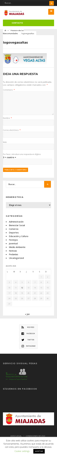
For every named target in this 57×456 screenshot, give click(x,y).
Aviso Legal (16, 436)
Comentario (9, 90)
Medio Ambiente (17, 247)
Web (5, 142)
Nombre (7, 118)
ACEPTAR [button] (39, 451)
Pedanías (13, 254)
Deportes (14, 232)
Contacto (17, 23)
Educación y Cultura (18, 236)
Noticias (13, 250)
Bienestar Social (17, 225)
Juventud (13, 243)
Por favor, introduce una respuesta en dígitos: (22, 154)
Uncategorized (16, 257)
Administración (16, 221)
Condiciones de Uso (35, 436)
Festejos (13, 239)
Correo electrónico (12, 130)
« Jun (27, 314)
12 (22, 288)
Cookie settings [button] (22, 451)
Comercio (13, 228)
